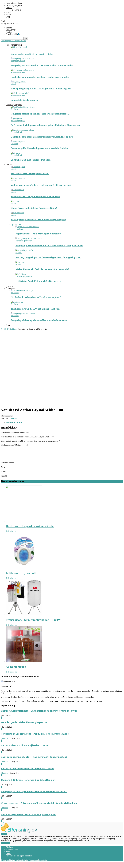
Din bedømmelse (8, 445)
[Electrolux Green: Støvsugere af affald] (18, 167)
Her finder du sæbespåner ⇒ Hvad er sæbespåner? (36, 297)
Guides (9, 8)
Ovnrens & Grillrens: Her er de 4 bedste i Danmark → (30, 780)
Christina (4, 738)
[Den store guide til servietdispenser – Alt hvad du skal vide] (18, 141)
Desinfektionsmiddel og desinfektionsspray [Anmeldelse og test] (42, 136)
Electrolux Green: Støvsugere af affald (30, 173)
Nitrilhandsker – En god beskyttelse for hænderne (35, 196)
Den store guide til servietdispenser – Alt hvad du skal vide (39, 148)
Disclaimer (10, 847)
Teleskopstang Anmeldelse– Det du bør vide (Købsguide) (38, 219)
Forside (4, 329)
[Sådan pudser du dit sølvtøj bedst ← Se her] (19, 47)
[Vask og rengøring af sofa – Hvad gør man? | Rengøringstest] (18, 82)
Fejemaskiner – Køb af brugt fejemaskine (38, 233)
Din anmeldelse (7, 463)
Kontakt (9, 32)
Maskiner (10, 12)
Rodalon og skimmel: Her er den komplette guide (28, 814)
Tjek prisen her (7, 416)
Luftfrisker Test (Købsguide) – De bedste (30, 160)
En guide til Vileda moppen (24, 100)
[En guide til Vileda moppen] (20, 93)
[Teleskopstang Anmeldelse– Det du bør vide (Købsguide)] (17, 213)
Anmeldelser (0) (14, 422)
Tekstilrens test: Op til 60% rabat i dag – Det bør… (36, 309)
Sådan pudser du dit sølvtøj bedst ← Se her (32, 54)
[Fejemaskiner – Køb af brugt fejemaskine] (27, 227)
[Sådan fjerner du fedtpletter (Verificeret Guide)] (15, 201)
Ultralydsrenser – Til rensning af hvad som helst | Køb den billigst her (39, 803)
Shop (8, 17)
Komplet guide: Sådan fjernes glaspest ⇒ (24, 722)
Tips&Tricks (16, 10)
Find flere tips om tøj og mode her (19, 856)
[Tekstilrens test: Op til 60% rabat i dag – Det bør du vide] (17, 302)
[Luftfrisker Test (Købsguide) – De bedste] (15, 153)
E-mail (3, 471)
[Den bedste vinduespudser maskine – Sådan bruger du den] (22, 70)
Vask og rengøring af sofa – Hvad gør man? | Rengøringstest (41, 88)
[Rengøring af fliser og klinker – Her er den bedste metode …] (23, 107)
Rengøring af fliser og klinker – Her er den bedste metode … (34, 791)
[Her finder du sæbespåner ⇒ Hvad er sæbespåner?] (23, 290)
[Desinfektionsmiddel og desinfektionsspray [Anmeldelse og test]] (22, 130)
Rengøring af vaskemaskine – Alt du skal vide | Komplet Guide (42, 65)
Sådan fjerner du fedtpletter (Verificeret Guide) (34, 208)
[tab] (64, 422)
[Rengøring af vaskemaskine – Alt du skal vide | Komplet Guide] (22, 58)
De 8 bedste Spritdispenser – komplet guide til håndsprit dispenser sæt (45, 125)
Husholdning (12, 329)
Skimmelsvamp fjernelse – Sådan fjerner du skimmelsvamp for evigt (39, 710)
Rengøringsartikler (14, 3)
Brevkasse (10, 14)
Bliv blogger (10, 30)
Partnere (9, 28)
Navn (3, 467)
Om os (8, 854)
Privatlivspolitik (12, 849)
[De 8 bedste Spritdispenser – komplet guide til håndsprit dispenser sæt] (16, 118)
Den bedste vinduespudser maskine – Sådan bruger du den (40, 77)
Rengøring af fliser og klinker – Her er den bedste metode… (40, 113)
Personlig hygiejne (14, 5)
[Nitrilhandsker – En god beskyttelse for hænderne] (17, 190)
